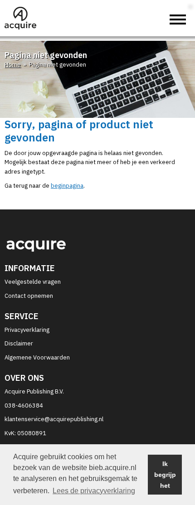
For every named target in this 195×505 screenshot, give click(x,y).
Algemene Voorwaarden (37, 357)
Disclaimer (19, 343)
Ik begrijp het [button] (165, 474)
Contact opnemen (29, 296)
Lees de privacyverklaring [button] (94, 491)
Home (13, 64)
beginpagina (67, 185)
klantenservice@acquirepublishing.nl (54, 419)
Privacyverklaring (27, 330)
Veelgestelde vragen (33, 282)
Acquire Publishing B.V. (34, 391)
